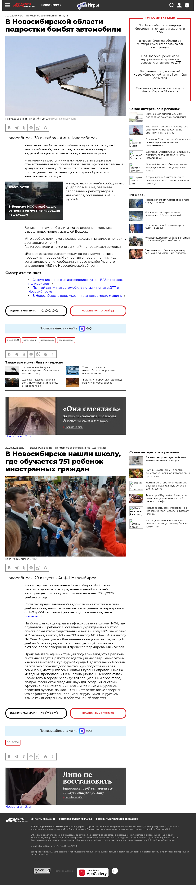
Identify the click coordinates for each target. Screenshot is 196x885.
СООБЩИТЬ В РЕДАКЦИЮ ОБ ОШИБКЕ (117, 819)
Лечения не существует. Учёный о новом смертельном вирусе (166, 459)
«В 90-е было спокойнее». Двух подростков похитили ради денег (166, 115)
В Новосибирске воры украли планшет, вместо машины (78, 295)
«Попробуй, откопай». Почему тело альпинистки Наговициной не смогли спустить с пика (167, 129)
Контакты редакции (43, 819)
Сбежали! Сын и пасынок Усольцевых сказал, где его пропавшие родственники (168, 142)
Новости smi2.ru (18, 436)
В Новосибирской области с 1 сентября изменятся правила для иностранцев (160, 44)
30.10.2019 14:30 (14, 15)
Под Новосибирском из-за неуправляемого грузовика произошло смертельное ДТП (160, 59)
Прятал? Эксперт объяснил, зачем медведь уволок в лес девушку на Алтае (166, 167)
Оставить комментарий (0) (98, 311)
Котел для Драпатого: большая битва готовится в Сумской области (167, 239)
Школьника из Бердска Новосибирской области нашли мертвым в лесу (41, 370)
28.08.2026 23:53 (14, 447)
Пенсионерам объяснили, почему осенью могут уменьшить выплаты (165, 251)
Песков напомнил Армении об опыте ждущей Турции (167, 201)
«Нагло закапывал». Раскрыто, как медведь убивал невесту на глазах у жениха (167, 510)
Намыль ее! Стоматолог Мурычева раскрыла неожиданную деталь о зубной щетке (166, 485)
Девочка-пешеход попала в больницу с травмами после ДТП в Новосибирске (41, 382)
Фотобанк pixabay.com (62, 118)
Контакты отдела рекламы (75, 819)
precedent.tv (34, 616)
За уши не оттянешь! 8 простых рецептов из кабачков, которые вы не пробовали (168, 473)
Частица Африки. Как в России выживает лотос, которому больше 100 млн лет (167, 523)
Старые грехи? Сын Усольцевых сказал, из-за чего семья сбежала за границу (167, 180)
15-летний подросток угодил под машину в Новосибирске (102, 381)
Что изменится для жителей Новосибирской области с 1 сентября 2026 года (160, 75)
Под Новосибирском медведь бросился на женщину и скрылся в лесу (160, 29)
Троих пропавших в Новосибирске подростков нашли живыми (98, 370)
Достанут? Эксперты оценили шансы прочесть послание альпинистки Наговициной (168, 154)
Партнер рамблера (64, 871)
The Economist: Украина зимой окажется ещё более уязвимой (163, 214)
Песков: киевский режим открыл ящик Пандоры (164, 226)
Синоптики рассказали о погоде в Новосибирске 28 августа (160, 90)
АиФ (34, 558)
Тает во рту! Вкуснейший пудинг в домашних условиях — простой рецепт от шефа (166, 498)
